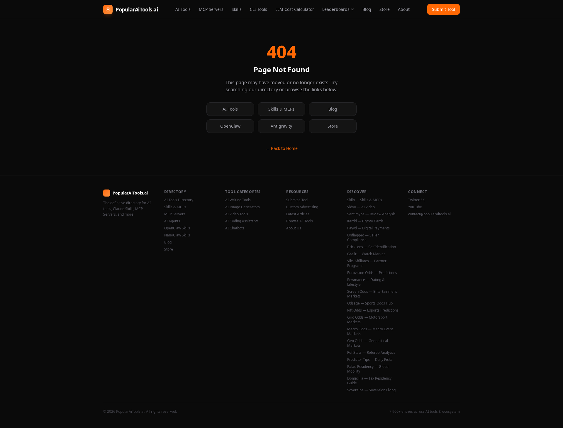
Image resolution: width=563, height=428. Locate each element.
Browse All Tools (299, 221)
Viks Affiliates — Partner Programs (366, 263)
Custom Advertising (302, 207)
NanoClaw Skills (177, 235)
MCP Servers (211, 9)
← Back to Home (282, 148)
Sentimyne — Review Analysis (371, 214)
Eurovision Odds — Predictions (372, 272)
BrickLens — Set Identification (371, 247)
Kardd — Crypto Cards (365, 221)
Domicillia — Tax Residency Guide (369, 380)
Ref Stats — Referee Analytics (371, 352)
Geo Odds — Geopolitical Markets (367, 343)
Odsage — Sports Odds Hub (370, 303)
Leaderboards (336, 9)
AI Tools (183, 9)
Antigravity (281, 126)
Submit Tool (443, 9)
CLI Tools (258, 9)
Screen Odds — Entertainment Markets (372, 294)
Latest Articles (297, 214)
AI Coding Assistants (242, 221)
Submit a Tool (297, 200)
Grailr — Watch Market (366, 254)
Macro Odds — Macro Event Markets (370, 331)
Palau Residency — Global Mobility (368, 369)
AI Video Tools (236, 214)
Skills (237, 9)
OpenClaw (230, 126)
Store (384, 9)
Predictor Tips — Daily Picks (369, 359)
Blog (366, 9)
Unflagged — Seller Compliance (363, 237)
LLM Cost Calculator (294, 9)
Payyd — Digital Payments (368, 228)
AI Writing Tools (238, 200)
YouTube (415, 207)
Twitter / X (416, 200)
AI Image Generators (242, 207)
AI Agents (172, 221)
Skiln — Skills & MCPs (364, 200)
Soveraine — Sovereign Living (371, 390)
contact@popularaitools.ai (429, 214)
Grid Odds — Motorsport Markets (367, 319)
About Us (293, 228)
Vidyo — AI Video (361, 207)
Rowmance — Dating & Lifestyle (366, 282)
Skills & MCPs (281, 109)
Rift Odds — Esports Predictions (372, 310)
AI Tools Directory (178, 200)
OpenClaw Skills (177, 228)
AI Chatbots (234, 228)
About (404, 9)
